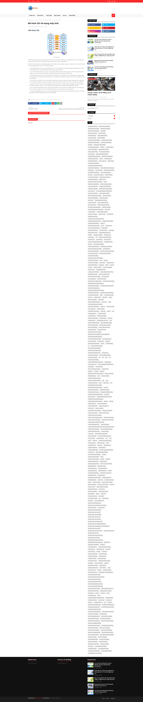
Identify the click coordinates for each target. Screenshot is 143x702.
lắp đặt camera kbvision (109, 530)
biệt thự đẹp (106, 382)
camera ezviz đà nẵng (92, 193)
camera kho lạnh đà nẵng (93, 429)
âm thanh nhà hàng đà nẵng (108, 604)
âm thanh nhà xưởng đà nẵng (94, 350)
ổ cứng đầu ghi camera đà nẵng (94, 653)
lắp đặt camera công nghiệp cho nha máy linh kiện (98, 526)
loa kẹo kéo (103, 493)
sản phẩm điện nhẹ (107, 570)
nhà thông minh (107, 235)
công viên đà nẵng (102, 313)
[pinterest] (114, 1)
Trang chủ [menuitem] (32, 15)
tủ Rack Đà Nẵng (109, 343)
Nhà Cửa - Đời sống (109, 373)
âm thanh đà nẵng (92, 135)
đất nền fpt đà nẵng (103, 641)
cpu (113, 311)
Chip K (101, 295)
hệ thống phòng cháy (92, 274)
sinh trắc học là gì (91, 570)
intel (111, 320)
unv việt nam (108, 600)
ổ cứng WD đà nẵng (92, 648)
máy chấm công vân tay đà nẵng (107, 251)
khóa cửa (112, 484)
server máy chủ (91, 191)
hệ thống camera (101, 475)
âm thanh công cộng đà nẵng (94, 207)
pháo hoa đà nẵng (99, 563)
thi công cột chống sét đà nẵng (94, 581)
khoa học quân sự (97, 482)
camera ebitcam (91, 211)
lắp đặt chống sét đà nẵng (108, 281)
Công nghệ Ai (91, 366)
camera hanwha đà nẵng (102, 211)
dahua (101, 456)
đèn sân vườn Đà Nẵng (104, 639)
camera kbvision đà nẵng (93, 163)
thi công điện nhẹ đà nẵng (93, 172)
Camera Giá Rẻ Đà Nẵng (93, 359)
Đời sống (105, 260)
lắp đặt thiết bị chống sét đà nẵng (95, 542)
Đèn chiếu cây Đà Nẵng (93, 614)
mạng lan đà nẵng (103, 553)
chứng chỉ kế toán (92, 445)
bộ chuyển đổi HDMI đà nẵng (106, 392)
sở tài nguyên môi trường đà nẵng (106, 572)
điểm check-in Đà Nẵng (93, 262)
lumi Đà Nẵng (105, 498)
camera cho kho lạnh (92, 413)
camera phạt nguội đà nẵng (106, 429)
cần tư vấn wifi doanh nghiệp (94, 454)
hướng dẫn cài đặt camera (105, 473)
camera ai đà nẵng (99, 408)
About (33, 1)
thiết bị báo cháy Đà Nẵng (93, 142)
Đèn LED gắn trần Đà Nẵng (107, 611)
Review (110, 297)
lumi (100, 498)
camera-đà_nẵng (100, 438)
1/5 (99, 357)
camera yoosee (102, 214)
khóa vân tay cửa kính (103, 491)
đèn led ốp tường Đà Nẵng (107, 632)
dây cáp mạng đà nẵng (93, 318)
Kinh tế (107, 265)
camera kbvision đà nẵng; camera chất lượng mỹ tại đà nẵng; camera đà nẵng (101, 427)
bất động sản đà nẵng (104, 389)
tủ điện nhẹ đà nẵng (92, 600)
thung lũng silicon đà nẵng (105, 590)
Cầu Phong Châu (99, 366)
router (109, 567)
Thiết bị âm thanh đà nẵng (93, 225)
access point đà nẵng (92, 382)
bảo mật (106, 387)
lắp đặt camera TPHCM (103, 149)
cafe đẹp (111, 401)
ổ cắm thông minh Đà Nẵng (100, 646)
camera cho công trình (107, 410)
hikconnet (110, 318)
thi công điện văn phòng (93, 255)
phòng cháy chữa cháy (93, 565)
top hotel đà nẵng (92, 595)
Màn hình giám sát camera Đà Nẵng (95, 373)
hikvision (110, 470)
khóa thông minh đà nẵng (93, 128)
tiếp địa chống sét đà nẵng (93, 343)
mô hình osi (42, 99)
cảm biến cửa (91, 452)
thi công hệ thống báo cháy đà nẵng (104, 191)
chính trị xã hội (91, 269)
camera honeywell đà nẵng (94, 228)
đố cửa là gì (90, 646)
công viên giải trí (102, 447)
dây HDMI (108, 459)
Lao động (96, 371)
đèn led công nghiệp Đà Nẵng (94, 623)
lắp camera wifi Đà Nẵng (93, 251)
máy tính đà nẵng (100, 549)
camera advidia (107, 239)
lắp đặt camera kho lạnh (93, 533)
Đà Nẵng (90, 144)
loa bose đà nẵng (103, 230)
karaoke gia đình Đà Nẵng (93, 322)
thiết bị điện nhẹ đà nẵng (93, 590)
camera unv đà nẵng (92, 214)
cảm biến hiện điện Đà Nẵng (102, 452)
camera (101, 158)
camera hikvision (109, 147)
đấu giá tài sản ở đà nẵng (93, 644)
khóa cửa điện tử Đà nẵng (104, 327)
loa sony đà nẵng (91, 278)
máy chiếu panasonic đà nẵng (94, 339)
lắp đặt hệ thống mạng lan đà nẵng (95, 540)
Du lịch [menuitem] (65, 15)
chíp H (107, 443)
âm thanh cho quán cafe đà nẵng (95, 181)
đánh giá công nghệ (106, 207)
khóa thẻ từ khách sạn (92, 489)
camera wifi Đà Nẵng (92, 149)
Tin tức (102, 225)
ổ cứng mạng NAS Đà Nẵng (94, 651)
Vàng (107, 380)
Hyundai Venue (105, 369)
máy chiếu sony (91, 549)
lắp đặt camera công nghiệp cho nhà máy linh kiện (98, 334)
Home (29, 1)
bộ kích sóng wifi (91, 396)
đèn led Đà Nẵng (101, 138)
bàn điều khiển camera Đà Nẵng (95, 385)
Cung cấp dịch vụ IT (92, 364)
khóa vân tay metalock (93, 230)
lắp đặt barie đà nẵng (92, 216)
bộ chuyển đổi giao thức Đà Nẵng (95, 304)
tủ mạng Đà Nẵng (109, 597)
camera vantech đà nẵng (103, 202)
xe (88, 345)
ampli (110, 302)
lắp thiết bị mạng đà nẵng (107, 156)
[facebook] (107, 1)
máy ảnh (98, 551)
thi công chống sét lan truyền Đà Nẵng (96, 577)
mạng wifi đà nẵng (102, 558)
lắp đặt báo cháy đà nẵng (93, 168)
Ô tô (105, 602)
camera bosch (109, 225)
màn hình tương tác (107, 195)
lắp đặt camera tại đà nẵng (93, 537)
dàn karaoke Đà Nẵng (101, 315)
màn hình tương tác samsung (105, 547)
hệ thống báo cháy (92, 475)
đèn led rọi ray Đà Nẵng (105, 627)
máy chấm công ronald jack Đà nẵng (96, 218)
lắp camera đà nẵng (92, 133)
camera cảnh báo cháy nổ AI (108, 419)
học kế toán (100, 480)
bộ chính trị (106, 394)
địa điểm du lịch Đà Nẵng (107, 221)
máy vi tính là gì (91, 551)
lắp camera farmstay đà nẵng (94, 503)
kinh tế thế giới (91, 493)
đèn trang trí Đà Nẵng (92, 641)
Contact (37, 1)
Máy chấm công (97, 297)
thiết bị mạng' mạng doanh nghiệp (40, 20)
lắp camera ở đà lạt (92, 507)
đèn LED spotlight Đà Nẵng (93, 616)
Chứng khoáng (108, 362)
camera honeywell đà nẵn (93, 424)
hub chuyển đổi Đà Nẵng (93, 473)
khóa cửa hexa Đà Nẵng (99, 244)
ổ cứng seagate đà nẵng (106, 651)
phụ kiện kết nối (103, 565)
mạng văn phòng (102, 556)
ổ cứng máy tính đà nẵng (103, 648)
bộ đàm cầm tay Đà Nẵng (106, 184)
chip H (89, 440)
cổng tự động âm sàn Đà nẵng (106, 272)
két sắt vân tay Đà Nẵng (109, 170)
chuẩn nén (103, 311)
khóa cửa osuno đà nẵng (104, 274)
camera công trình (92, 202)
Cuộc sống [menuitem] (49, 15)
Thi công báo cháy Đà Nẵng (94, 140)
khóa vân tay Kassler (92, 491)
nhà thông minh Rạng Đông (104, 560)
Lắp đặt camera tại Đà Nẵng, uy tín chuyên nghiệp (99, 93)
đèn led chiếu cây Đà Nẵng (93, 620)
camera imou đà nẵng (92, 186)
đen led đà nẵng (103, 614)
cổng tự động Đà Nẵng (102, 135)
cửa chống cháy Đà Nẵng (93, 147)
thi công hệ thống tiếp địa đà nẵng (95, 584)
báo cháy (90, 174)
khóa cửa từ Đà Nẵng (92, 327)
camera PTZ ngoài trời (103, 406)
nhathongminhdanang (33, 26)
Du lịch (101, 118)
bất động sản (91, 170)
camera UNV (91, 408)
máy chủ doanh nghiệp (93, 198)
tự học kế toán (101, 600)
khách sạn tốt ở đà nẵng (107, 482)
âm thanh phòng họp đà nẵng (94, 221)
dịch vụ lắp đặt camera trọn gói (107, 168)
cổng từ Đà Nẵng (91, 315)
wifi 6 (101, 260)
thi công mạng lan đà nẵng (104, 253)
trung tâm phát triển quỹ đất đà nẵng (96, 597)
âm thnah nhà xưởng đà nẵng (94, 611)
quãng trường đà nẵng (93, 567)
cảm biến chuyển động (93, 449)
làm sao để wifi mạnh (99, 500)
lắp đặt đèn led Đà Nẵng (93, 544)
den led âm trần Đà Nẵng (93, 459)
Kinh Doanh (90, 200)
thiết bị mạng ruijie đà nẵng (94, 588)
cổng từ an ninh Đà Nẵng (93, 456)
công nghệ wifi (110, 214)
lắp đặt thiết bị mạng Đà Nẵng (105, 188)
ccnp (110, 438)
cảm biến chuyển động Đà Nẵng (106, 449)
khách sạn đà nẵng (92, 484)
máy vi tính (108, 549)
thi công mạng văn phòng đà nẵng (95, 586)
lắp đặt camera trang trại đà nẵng (95, 535)
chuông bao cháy (91, 443)
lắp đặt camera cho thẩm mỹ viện (95, 521)
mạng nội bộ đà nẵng (92, 556)
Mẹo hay (112, 265)
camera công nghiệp (107, 267)
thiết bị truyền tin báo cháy (103, 205)
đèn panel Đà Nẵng (92, 637)
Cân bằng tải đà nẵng (108, 295)
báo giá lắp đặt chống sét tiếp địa (95, 387)
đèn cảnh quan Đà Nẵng (105, 618)
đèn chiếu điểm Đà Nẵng (93, 618)
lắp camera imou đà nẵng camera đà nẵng (97, 505)
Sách (99, 376)
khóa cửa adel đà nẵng (93, 325)
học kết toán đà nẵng (109, 480)
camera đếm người (92, 436)
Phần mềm (105, 297)
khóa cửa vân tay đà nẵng (104, 126)
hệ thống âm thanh (92, 480)
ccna (106, 438)
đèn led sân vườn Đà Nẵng (93, 630)
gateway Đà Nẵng (92, 466)
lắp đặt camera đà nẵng (107, 140)
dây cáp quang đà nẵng (93, 461)
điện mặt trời (102, 262)
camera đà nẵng (101, 133)
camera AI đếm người (92, 406)
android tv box (91, 239)
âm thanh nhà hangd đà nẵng (94, 604)
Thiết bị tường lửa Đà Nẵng (94, 302)
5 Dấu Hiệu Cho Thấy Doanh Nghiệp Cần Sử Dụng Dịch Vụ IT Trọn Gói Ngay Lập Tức (104, 48)
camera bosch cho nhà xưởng (94, 410)
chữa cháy (99, 445)
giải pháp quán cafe (92, 470)
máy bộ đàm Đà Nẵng (92, 179)
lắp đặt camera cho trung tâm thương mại (97, 523)
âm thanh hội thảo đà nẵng (96, 345)
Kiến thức (102, 147)
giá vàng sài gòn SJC (103, 468)
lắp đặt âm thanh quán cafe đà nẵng (95, 283)
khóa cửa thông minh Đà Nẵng (94, 195)
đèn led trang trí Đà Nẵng (106, 630)
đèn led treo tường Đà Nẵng (94, 632)
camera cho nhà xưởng (108, 417)
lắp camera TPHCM (102, 329)
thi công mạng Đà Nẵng (104, 151)
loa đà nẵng (111, 230)
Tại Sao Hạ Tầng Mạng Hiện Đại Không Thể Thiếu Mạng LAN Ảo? (103, 67)
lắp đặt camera (101, 507)
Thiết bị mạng (111, 161)
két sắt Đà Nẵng (108, 158)
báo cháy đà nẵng (92, 138)
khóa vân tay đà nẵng (92, 126)
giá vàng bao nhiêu (101, 466)
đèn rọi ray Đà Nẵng (102, 637)
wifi (96, 237)
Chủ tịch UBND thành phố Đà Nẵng (95, 362)
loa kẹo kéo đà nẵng (92, 496)
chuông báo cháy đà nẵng (93, 311)
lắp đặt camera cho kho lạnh (94, 512)
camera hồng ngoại (105, 424)
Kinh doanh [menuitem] (57, 15)
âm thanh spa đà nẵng (93, 355)
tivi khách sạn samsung (93, 260)
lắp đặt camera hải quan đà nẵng (95, 530)
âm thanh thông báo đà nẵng (107, 607)
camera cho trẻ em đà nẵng (94, 419)
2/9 (103, 357)
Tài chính (90, 267)
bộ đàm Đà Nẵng (108, 174)
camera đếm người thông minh (104, 436)
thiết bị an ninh (102, 179)
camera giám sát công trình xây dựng (96, 422)
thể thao (97, 593)
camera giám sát (91, 309)
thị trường (103, 593)
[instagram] (112, 1)
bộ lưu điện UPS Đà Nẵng (93, 306)
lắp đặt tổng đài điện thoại (104, 232)
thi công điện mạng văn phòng (107, 285)
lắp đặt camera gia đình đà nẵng (95, 336)
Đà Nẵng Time (38, 698)
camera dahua (91, 154)
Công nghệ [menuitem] (40, 15)
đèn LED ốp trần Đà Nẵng (106, 616)
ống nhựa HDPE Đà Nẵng (93, 223)
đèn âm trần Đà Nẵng (92, 357)
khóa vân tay (102, 489)
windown (90, 602)
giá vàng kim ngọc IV (92, 468)
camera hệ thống (100, 309)
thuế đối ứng (90, 593)
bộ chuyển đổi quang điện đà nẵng (95, 394)
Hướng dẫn (101, 265)
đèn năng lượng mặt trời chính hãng (95, 209)
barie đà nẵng (99, 239)
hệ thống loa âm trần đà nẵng (94, 477)
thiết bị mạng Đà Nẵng (93, 158)
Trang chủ (30, 20)
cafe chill (106, 401)
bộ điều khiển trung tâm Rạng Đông (95, 399)
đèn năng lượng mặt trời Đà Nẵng (95, 165)
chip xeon (95, 440)
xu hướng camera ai (98, 602)
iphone (89, 482)
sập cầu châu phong (92, 572)
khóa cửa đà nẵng (92, 329)
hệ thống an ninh (91, 320)
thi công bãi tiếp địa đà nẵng (94, 574)
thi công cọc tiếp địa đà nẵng (94, 579)
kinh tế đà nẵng (106, 248)
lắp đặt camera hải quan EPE (94, 528)
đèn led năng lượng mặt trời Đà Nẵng (96, 290)
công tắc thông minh (92, 447)
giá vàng (90, 244)
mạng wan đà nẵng (92, 558)
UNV (103, 380)
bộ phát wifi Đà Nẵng (92, 161)
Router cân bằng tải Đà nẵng (105, 237)
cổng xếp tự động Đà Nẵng (104, 186)
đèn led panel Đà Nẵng (93, 627)
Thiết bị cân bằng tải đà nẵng (94, 378)
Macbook (102, 371)
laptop (97, 493)
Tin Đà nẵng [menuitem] (72, 15)
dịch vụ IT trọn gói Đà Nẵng (106, 463)
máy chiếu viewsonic (107, 339)
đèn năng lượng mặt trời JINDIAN (107, 634)
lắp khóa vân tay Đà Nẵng (93, 131)
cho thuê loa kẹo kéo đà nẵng (105, 440)
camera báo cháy (110, 306)
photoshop (90, 563)
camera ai (103, 306)
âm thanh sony (105, 352)
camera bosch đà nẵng (93, 177)
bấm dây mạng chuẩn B (93, 389)
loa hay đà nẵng (105, 276)
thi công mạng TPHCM (92, 151)
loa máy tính (101, 496)
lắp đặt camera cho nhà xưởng (94, 332)
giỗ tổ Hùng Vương (102, 470)
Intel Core (90, 297)
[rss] (94, 28)
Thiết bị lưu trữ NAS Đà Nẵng (94, 380)
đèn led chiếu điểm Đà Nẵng (107, 620)
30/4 (106, 357)
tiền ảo (108, 593)
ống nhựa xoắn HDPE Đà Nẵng (106, 292)
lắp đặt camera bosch (92, 232)
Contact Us (112, 698)
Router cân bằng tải (92, 299)
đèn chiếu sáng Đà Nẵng (106, 142)
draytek (102, 459)
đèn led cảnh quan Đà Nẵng (94, 625)
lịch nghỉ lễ (102, 544)
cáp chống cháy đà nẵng (104, 193)
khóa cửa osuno (91, 486)
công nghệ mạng (107, 445)
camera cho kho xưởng (104, 413)
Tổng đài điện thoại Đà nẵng (101, 200)
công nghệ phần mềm (100, 269)
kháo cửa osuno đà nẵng (103, 484)
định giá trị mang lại (104, 644)
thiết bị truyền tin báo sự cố (107, 588)
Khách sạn (90, 371)
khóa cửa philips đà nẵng (93, 246)
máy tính (90, 235)
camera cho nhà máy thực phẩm (95, 417)
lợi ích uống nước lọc (92, 547)
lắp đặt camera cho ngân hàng (94, 514)
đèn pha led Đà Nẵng (92, 265)
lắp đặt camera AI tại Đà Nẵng (94, 510)
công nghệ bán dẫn (108, 241)
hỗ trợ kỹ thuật (104, 228)
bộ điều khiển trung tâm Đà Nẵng (95, 401)
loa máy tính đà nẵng (92, 498)
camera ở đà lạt (91, 438)
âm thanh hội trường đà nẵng (94, 348)
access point (104, 302)
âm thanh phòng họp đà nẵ (94, 607)
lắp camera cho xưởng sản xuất (94, 281)
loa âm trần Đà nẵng (101, 278)
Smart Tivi (102, 223)
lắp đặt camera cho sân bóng (94, 519)
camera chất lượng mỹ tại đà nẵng (95, 241)
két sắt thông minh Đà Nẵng (94, 156)
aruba (100, 382)
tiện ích (102, 343)
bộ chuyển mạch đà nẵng (93, 392)
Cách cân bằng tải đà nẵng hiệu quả (105, 364)
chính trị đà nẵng (100, 443)
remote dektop (102, 567)
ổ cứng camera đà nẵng (93, 295)
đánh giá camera (110, 262)
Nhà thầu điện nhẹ (92, 376)
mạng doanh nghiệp (35, 99)
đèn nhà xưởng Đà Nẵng (93, 634)
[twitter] (110, 1)
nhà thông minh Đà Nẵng (93, 285)
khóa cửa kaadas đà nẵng (105, 325)
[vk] (108, 31)
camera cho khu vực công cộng (94, 415)
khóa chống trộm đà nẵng (106, 322)
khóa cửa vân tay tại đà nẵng (94, 276)
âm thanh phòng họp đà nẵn (94, 352)
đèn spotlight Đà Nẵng (93, 639)
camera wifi (90, 433)
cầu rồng (104, 454)
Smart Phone (101, 299)
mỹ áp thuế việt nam (92, 560)
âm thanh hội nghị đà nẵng (93, 288)
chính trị (108, 311)
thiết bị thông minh (104, 198)
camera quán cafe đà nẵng (93, 431)
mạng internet (101, 341)
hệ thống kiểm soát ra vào (102, 320)
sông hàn (99, 570)
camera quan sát (102, 161)
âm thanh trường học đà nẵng (94, 609)
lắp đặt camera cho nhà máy (94, 516)
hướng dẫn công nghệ (92, 188)
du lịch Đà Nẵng (99, 170)
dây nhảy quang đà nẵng (93, 463)
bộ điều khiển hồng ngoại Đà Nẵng (104, 396)
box (111, 382)
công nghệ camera (92, 313)
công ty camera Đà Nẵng (93, 272)
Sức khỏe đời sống (105, 376)
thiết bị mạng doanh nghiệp (102, 154)
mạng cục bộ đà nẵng (92, 553)
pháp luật (106, 563)
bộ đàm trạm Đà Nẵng (98, 174)
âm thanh (110, 602)
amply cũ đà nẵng (97, 267)
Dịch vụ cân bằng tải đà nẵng (94, 369)
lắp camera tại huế (92, 205)
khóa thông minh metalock (106, 246)
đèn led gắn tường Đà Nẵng (107, 625)
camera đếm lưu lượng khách (101, 433)
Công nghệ (101, 116)
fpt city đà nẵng (103, 318)
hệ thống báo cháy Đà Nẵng (99, 144)
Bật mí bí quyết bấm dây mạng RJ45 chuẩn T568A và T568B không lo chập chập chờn (104, 54)
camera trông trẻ (104, 431)
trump (99, 595)
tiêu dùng (107, 341)
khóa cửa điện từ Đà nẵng (102, 486)
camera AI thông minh (102, 403)
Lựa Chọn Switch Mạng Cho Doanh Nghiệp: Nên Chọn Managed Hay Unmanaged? (102, 41)
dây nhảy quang (103, 461)
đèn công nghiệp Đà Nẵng (104, 355)
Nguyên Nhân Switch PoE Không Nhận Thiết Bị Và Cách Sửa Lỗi (103, 61)
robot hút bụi (91, 237)
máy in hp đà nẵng (92, 341)
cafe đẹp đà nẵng (91, 403)
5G (109, 357)
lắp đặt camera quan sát (105, 177)
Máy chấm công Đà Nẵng (93, 184)
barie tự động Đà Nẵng (105, 172)
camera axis (107, 209)
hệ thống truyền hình (106, 477)
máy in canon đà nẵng (92, 253)
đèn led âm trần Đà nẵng (93, 292)
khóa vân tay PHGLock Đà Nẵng (94, 248)
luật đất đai (90, 500)
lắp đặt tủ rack (107, 542)
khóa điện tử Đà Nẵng (105, 128)
